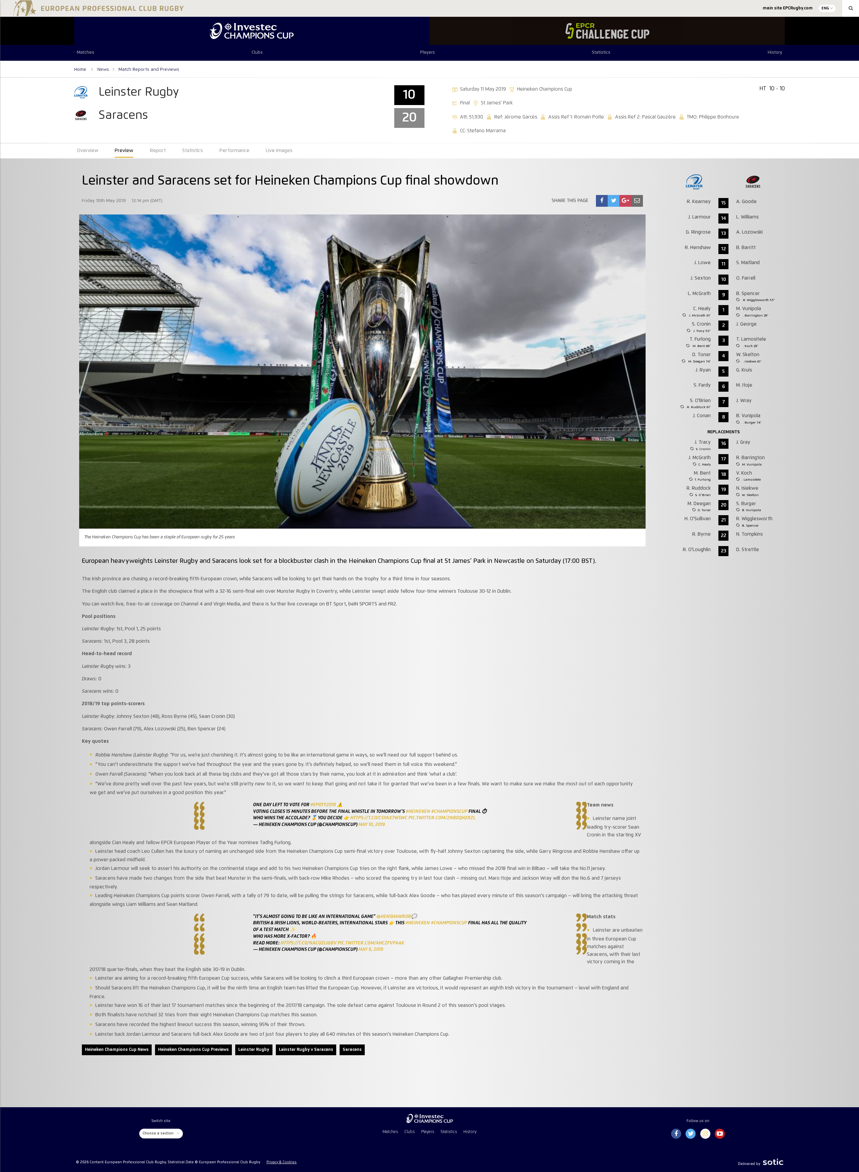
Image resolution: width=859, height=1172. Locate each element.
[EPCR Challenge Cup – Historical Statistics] (607, 31)
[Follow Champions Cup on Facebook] (676, 1134)
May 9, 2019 (370, 949)
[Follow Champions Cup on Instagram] (705, 1134)
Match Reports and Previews (148, 69)
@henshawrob (393, 916)
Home (81, 69)
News (103, 69)
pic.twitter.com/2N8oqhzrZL (441, 818)
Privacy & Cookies (281, 1162)
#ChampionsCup (449, 811)
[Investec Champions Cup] (252, 31)
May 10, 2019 (371, 824)
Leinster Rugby (253, 1049)
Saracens (352, 1049)
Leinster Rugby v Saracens (306, 1049)
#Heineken (418, 811)
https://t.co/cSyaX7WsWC (378, 818)
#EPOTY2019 (323, 804)
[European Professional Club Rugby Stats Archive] (97, 13)
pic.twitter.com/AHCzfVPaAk (371, 943)
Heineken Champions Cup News (117, 1049)
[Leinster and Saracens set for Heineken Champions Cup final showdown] (602, 201)
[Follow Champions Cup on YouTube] (720, 1134)
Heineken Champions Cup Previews (193, 1049)
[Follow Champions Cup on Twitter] (691, 1134)
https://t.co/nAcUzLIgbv (309, 943)
